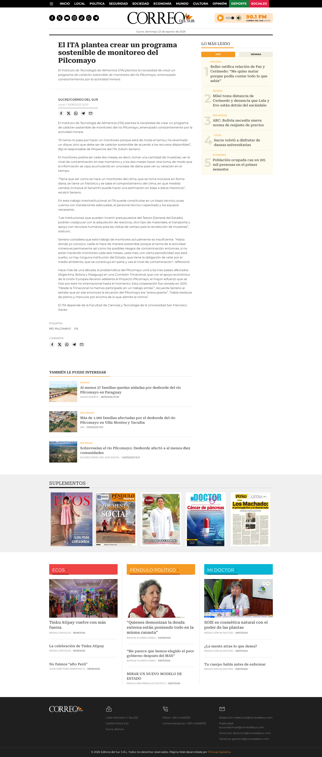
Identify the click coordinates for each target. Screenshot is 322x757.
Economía (162, 3)
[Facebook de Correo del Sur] (52, 18)
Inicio (65, 3)
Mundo (182, 3)
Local (79, 3)
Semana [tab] (256, 54)
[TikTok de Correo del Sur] (82, 18)
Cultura (200, 3)
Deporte (239, 3)
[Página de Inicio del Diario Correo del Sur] (161, 18)
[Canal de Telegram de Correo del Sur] (96, 18)
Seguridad (118, 3)
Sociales (259, 3)
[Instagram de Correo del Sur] (74, 18)
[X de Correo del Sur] (60, 18)
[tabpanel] (71, 519)
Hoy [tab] (218, 54)
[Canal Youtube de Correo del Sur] (67, 18)
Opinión (220, 3)
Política (97, 3)
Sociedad (140, 3)
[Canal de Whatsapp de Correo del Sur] (89, 18)
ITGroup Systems (219, 752)
